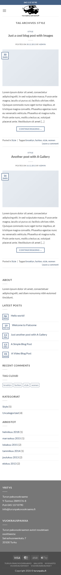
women (51, 140)
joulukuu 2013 (10, 457)
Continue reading (30, 129)
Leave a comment (50, 143)
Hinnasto (50, 563)
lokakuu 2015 (10, 444)
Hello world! (18, 315)
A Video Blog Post (21, 353)
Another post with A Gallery (30, 156)
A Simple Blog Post (21, 344)
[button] (4, 11)
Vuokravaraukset (41, 566)
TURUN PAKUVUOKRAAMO (18, 563)
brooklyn (30, 140)
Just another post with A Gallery (29, 334)
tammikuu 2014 (11, 450)
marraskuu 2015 (11, 438)
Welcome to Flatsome (24, 325)
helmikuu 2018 (10, 431)
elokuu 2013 (9, 463)
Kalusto (38, 563)
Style (30, 31)
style (45, 140)
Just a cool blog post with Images (30, 35)
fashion (38, 140)
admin (42, 44)
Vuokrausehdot (19, 566)
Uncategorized (10, 412)
